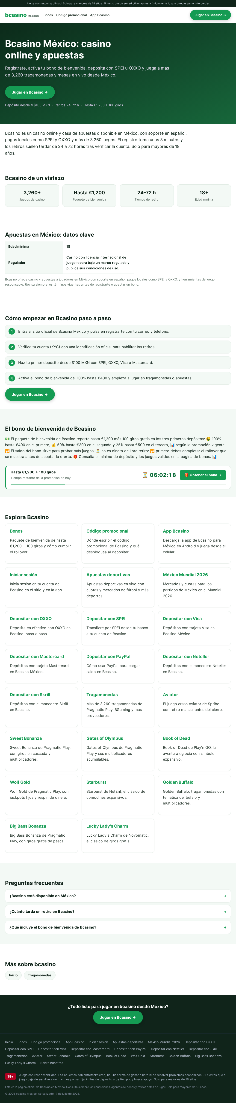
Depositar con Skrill (203, 1049)
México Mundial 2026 (164, 1042)
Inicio (13, 975)
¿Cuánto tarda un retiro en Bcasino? (41, 911)
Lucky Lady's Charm (20, 1063)
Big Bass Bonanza (208, 1056)
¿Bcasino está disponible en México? (42, 895)
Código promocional (71, 15)
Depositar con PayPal (130, 1049)
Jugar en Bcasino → (210, 15)
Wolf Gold (138, 1056)
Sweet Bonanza (58, 1056)
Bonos (48, 15)
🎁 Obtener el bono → (202, 475)
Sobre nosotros (51, 1063)
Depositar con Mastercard (90, 1049)
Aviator (37, 1056)
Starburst (157, 1056)
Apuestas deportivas (128, 1042)
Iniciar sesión (98, 1042)
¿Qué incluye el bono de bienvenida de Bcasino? (52, 927)
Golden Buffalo (179, 1056)
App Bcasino (99, 15)
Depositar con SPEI (19, 1049)
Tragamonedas (40, 975)
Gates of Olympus (88, 1056)
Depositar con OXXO (200, 1042)
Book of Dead (116, 1056)
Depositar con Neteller (167, 1049)
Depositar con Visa (52, 1049)
